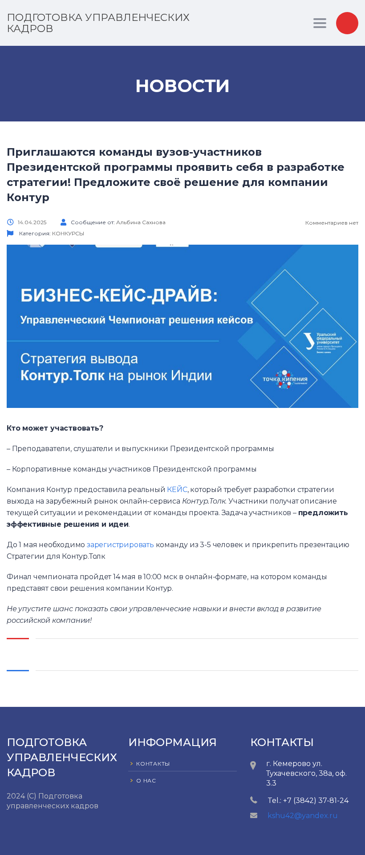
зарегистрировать (120, 544)
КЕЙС (177, 489)
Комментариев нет (331, 222)
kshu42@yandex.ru (303, 815)
